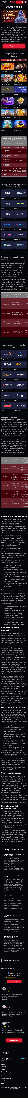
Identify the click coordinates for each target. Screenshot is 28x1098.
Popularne (3, 60)
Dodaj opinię (14, 981)
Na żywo (10, 60)
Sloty (23, 60)
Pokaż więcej (14, 1040)
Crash (16, 60)
